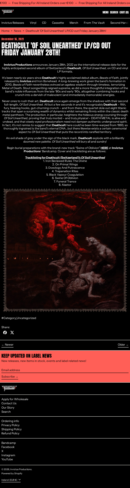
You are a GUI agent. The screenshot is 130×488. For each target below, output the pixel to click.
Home (5, 31)
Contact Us (8, 403)
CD (44, 23)
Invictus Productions (21, 469)
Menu (106, 12)
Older (121, 344)
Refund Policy (10, 433)
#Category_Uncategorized (18, 318)
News (17, 31)
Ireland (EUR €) (9, 479)
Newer (9, 344)
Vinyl (33, 23)
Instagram (8, 455)
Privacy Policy (10, 425)
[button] (114, 12)
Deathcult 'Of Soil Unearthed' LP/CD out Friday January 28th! (66, 31)
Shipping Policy (11, 429)
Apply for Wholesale (14, 399)
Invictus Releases (12, 23)
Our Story (7, 407)
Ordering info (10, 421)
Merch (74, 23)
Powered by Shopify (11, 473)
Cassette (58, 23)
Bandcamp (8, 443)
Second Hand (119, 23)
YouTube (7, 459)
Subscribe (8, 376)
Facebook (8, 447)
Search (6, 411)
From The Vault (94, 23)
